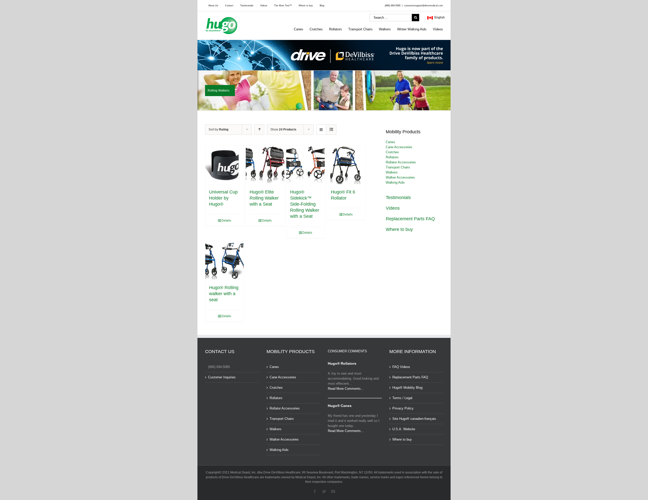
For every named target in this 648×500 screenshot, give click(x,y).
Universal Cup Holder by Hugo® (223, 198)
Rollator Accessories (401, 162)
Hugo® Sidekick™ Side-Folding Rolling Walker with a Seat (304, 204)
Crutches (392, 152)
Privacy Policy (403, 408)
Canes (390, 142)
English (439, 17)
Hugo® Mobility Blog (407, 387)
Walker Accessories (400, 177)
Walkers (392, 172)
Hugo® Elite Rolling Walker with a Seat (264, 198)
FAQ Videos (401, 367)
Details (226, 220)
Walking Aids (395, 182)
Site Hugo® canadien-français (414, 419)
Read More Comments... (346, 388)
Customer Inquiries (222, 377)
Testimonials (398, 197)
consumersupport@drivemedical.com (423, 5)
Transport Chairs (398, 167)
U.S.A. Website (403, 429)
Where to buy (399, 229)
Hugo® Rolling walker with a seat (223, 293)
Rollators (392, 157)
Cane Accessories (399, 147)
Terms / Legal (402, 398)
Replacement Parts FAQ (410, 218)
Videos (393, 208)
